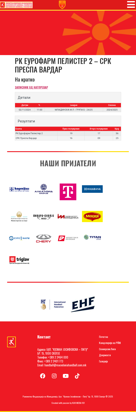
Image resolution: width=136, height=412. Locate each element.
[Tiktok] (77, 376)
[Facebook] (42, 376)
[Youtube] (65, 376)
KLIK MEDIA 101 (78, 402)
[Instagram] (54, 376)
